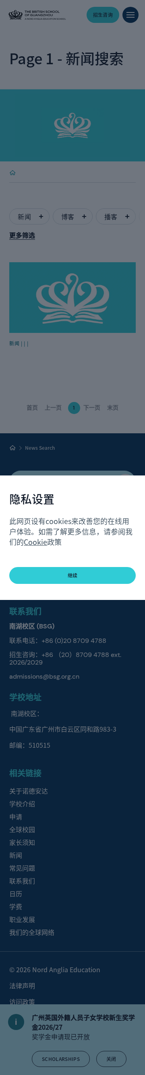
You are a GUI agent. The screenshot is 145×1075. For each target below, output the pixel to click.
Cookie (35, 541)
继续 (73, 575)
